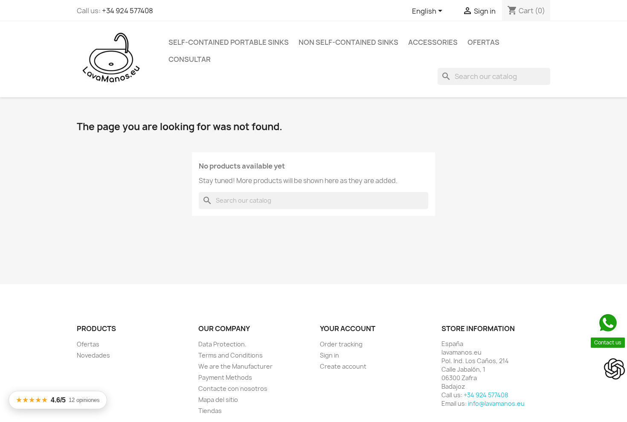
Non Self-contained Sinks (348, 42)
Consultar (189, 59)
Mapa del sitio (218, 400)
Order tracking (341, 344)
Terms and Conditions (230, 355)
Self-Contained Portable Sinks (228, 42)
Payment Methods (225, 377)
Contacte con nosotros (232, 388)
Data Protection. (222, 344)
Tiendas (210, 411)
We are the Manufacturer (235, 366)
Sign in (329, 355)
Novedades (93, 355)
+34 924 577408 (127, 10)
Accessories (433, 42)
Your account (347, 328)
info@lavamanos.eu (496, 403)
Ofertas (483, 42)
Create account (343, 366)
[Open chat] (614, 368)
